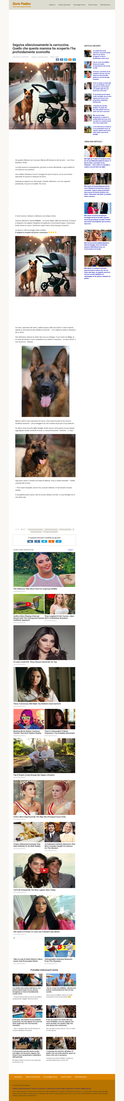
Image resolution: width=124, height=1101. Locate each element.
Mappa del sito (86, 1088)
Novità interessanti (36, 529)
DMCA (63, 1088)
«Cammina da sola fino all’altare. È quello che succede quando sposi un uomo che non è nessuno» (60, 1053)
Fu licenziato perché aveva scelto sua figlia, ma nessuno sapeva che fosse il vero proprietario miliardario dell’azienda (27, 1054)
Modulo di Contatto (73, 1088)
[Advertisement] (62, 25)
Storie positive (66, 529)
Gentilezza (52, 5)
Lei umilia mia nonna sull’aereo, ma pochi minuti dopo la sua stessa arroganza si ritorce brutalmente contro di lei (26, 991)
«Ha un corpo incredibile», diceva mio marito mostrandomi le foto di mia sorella (61, 990)
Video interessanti (51, 532)
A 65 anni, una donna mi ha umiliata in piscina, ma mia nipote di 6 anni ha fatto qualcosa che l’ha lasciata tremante (27, 1022)
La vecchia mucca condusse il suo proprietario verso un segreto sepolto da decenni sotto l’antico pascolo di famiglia (102, 130)
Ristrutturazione (105, 5)
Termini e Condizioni (38, 1088)
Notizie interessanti (64, 5)
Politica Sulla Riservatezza (22, 1088)
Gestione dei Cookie (53, 1088)
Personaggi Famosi (79, 5)
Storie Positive (22, 4)
